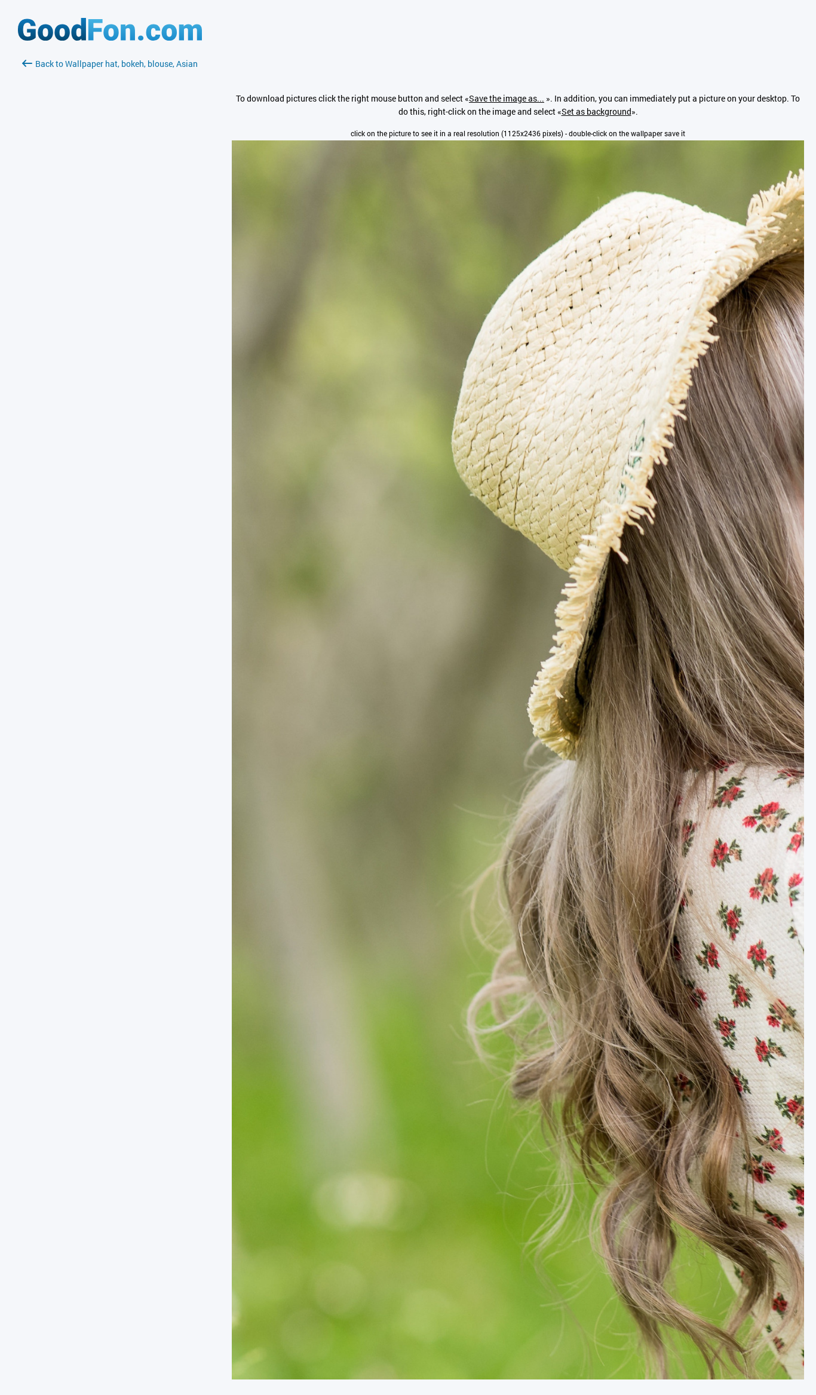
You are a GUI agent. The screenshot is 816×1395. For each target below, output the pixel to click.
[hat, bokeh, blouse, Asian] (518, 1376)
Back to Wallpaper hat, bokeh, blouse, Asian (116, 63)
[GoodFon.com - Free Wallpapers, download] (110, 37)
